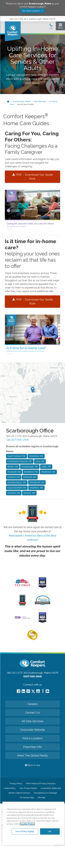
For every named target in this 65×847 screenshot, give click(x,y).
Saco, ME (40, 461)
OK (49, 831)
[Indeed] (42, 691)
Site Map (41, 797)
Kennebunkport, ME (17, 482)
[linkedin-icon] (23, 691)
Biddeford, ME (31, 472)
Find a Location (32, 738)
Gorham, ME (29, 493)
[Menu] (60, 27)
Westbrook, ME (48, 472)
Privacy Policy (16, 783)
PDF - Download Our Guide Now (34, 176)
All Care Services (32, 721)
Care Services (40, 101)
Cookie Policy (10, 788)
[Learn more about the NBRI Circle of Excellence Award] (32, 639)
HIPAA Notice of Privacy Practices (40, 783)
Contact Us (32, 712)
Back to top (33, 765)
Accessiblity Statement (51, 788)
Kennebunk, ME (37, 482)
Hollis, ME (46, 466)
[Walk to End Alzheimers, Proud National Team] (22, 619)
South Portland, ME (17, 456)
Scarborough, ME (30, 466)
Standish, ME (14, 493)
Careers (33, 704)
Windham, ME (36, 488)
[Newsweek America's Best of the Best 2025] (22, 604)
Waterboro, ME (36, 456)
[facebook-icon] (18, 691)
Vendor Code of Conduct (19, 793)
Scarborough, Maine (21, 101)
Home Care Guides (25, 104)
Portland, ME (14, 477)
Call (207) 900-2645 (17, 439)
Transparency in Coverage (45, 793)
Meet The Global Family (32, 755)
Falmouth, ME (29, 477)
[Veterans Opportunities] (22, 587)
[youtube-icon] (38, 691)
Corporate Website (32, 729)
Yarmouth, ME (14, 472)
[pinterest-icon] (28, 691)
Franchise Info (32, 746)
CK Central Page (27, 797)
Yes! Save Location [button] (31, 11)
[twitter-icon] (33, 691)
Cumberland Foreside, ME (20, 461)
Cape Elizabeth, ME (17, 488)
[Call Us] (51, 27)
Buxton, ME (13, 466)
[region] (33, 823)
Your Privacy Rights (28, 788)
